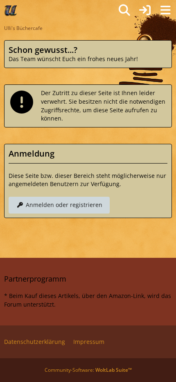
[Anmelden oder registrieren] (145, 10)
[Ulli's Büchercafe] (11, 10)
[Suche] (124, 10)
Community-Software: (88, 369)
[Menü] (165, 10)
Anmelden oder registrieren (64, 205)
